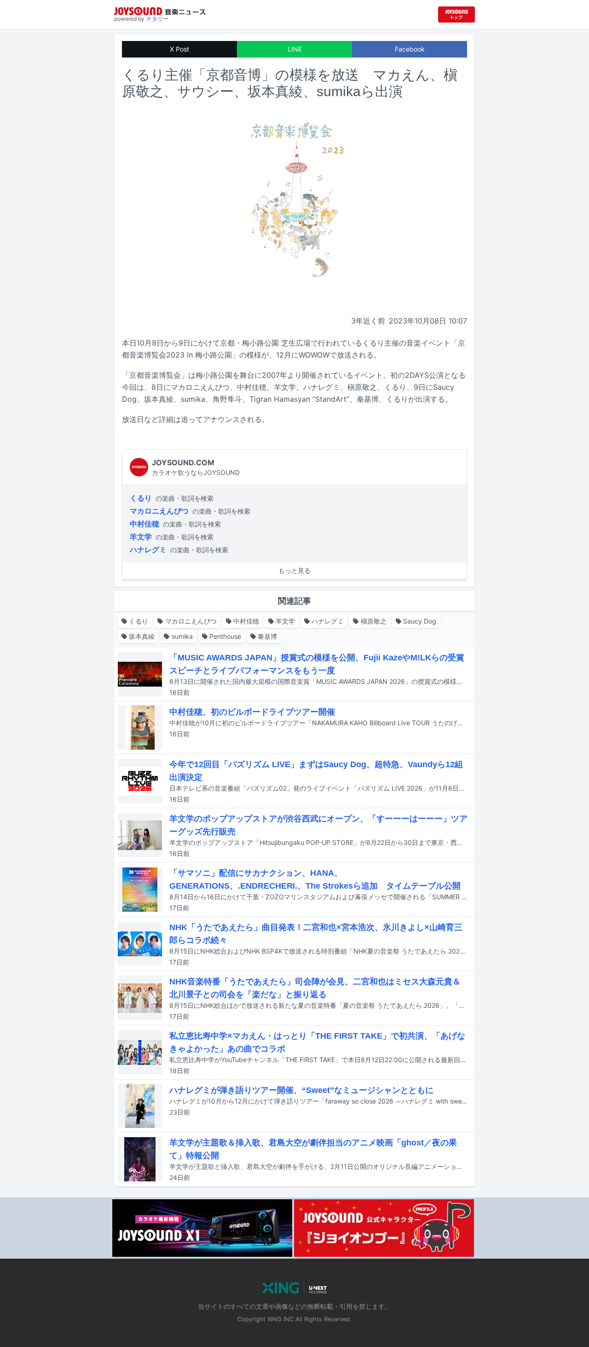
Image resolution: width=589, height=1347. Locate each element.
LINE (295, 49)
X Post (179, 49)
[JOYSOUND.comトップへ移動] (456, 14)
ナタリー (157, 18)
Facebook (410, 49)
